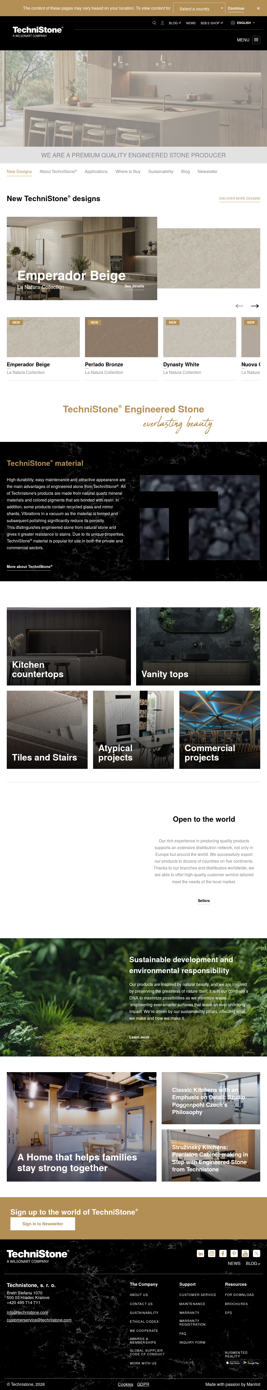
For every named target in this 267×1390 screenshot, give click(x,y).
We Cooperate (144, 1330)
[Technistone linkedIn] (200, 1253)
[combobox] (199, 8)
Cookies (125, 1384)
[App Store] (233, 1362)
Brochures (236, 1304)
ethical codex (144, 1321)
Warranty (189, 1312)
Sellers (204, 900)
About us (139, 1294)
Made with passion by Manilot (232, 1384)
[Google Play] (251, 1362)
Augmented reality (236, 1354)
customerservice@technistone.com (39, 1320)
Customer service (198, 1294)
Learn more (139, 1037)
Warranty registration (192, 1322)
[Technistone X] (256, 1253)
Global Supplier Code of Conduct (147, 1352)
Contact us (141, 1304)
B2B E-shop (210, 23)
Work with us (143, 1363)
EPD (228, 1312)
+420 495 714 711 (23, 1302)
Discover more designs (239, 198)
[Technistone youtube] (245, 1253)
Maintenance (192, 1304)
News (191, 23)
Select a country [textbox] (194, 9)
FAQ (182, 1333)
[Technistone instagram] (211, 1253)
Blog (173, 23)
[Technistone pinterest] (234, 1253)
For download (239, 1294)
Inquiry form (192, 1342)
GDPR (143, 1384)
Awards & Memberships (143, 1340)
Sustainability (144, 1312)
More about (29, 566)
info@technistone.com (27, 1312)
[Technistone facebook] (223, 1253)
